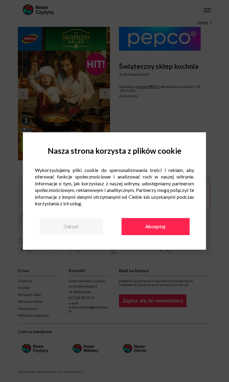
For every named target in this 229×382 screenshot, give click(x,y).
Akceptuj (155, 226)
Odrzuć (71, 226)
